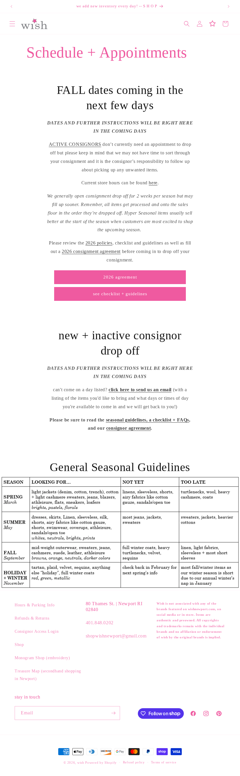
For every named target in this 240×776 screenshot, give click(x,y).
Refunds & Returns (32, 618)
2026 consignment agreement (91, 251)
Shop (19, 644)
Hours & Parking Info (35, 605)
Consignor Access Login (37, 631)
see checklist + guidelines (120, 293)
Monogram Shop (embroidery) (42, 658)
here (153, 182)
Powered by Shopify (101, 762)
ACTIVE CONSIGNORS (75, 144)
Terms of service (163, 762)
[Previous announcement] (11, 6)
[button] (12, 23)
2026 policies (98, 242)
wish (80, 762)
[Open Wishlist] (212, 23)
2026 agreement (120, 277)
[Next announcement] (228, 6)
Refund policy (134, 762)
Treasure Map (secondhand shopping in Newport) (48, 675)
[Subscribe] (113, 713)
